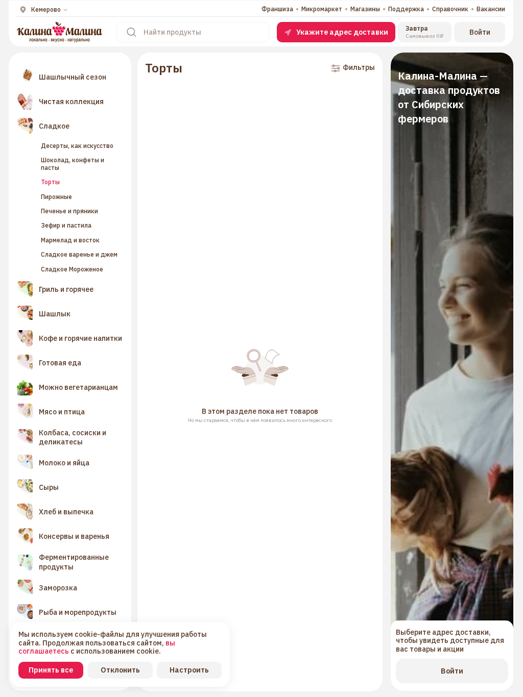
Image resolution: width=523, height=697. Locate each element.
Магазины (365, 9)
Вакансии (491, 9)
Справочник (450, 9)
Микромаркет (321, 9)
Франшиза (277, 9)
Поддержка (406, 9)
